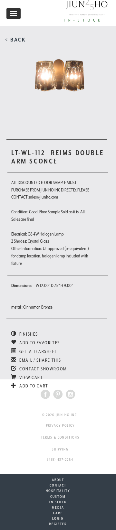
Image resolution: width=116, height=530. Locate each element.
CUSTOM (58, 496)
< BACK (15, 39)
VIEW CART (30, 377)
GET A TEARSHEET (37, 351)
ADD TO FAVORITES (39, 342)
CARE (58, 513)
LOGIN (58, 518)
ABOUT (58, 480)
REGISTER (58, 524)
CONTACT (58, 485)
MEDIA (58, 507)
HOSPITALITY (58, 491)
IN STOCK (58, 502)
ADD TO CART (33, 385)
